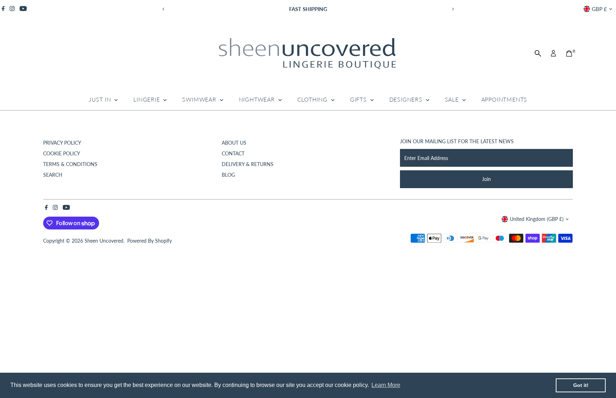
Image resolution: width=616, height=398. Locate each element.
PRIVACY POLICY (62, 143)
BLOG (228, 175)
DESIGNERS (406, 99)
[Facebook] (3, 8)
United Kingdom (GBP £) (537, 219)
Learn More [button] (385, 385)
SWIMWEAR (200, 99)
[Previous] (163, 9)
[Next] (453, 9)
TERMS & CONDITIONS (70, 164)
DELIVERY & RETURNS (247, 164)
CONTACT (233, 153)
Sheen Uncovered (103, 241)
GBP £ (599, 9)
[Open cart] (569, 53)
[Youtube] (23, 8)
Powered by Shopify (149, 241)
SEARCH (52, 175)
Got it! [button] (581, 385)
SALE (453, 99)
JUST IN (101, 99)
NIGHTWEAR (258, 99)
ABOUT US (234, 143)
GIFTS (359, 99)
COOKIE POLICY (61, 153)
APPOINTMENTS (504, 99)
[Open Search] (538, 53)
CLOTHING (313, 99)
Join (486, 179)
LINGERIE (147, 99)
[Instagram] (12, 8)
